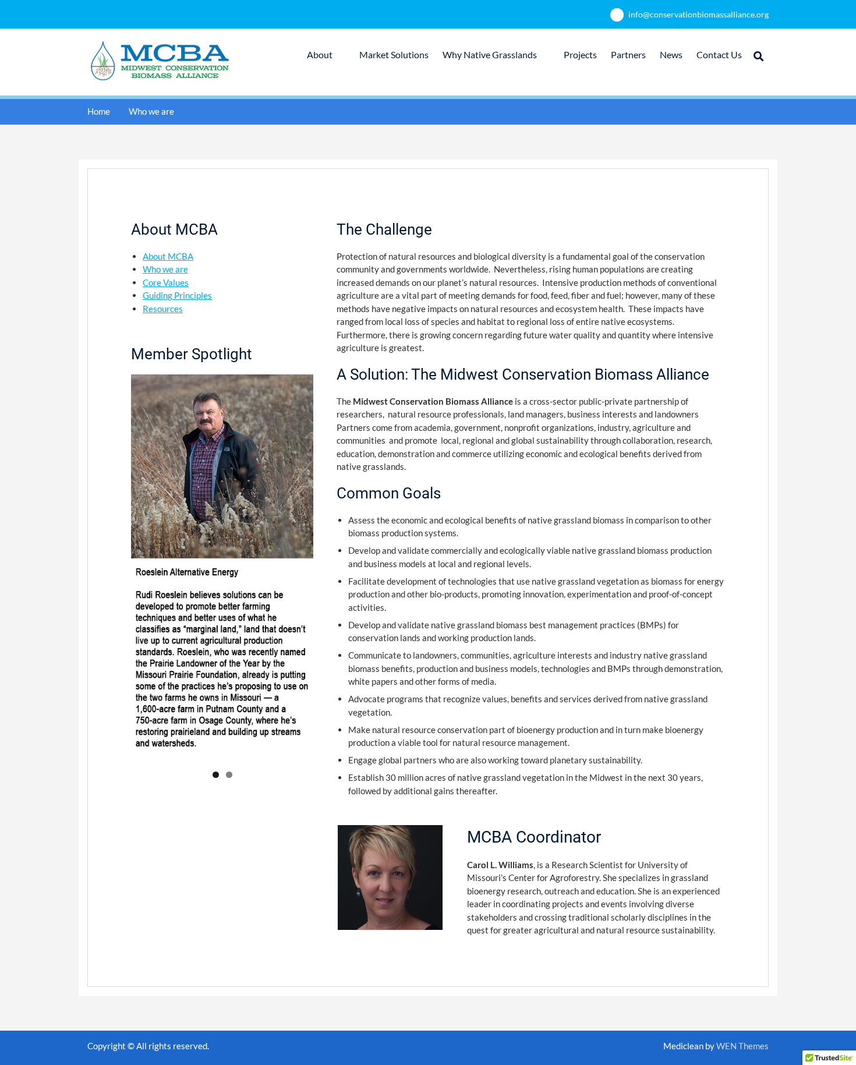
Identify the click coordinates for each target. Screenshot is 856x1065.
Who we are (165, 269)
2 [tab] (229, 775)
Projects (580, 54)
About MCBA (168, 256)
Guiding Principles (177, 295)
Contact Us (719, 54)
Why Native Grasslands (490, 54)
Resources (163, 308)
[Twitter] (426, 1047)
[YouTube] (444, 1047)
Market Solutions (394, 54)
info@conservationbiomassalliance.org (698, 14)
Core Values (166, 282)
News (671, 54)
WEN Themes (742, 1046)
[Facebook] (409, 1047)
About (320, 54)
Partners (628, 54)
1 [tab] (216, 775)
